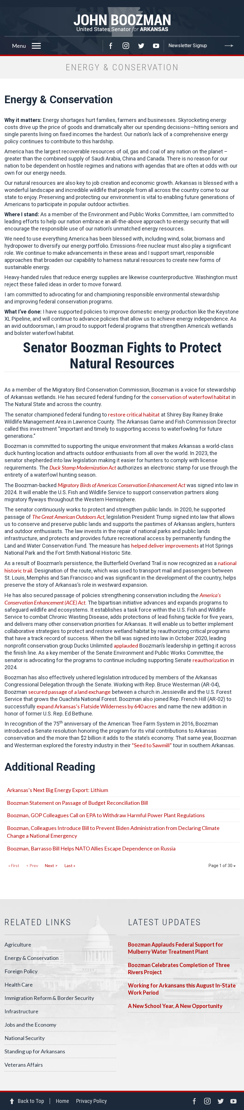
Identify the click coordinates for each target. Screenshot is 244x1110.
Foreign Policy (20, 971)
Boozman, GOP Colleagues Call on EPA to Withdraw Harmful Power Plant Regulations (106, 815)
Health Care (18, 984)
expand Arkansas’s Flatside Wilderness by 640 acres (97, 706)
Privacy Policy (91, 1101)
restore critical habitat (134, 414)
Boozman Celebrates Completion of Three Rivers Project (179, 968)
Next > (51, 865)
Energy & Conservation (31, 958)
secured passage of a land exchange (69, 691)
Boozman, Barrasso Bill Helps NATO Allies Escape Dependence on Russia (91, 848)
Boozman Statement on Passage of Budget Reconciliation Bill (77, 802)
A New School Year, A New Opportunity (175, 1006)
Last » (70, 865)
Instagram (125, 46)
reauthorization (211, 660)
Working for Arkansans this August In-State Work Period (182, 989)
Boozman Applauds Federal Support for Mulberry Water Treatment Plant (175, 948)
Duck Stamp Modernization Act (82, 467)
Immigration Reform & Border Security (49, 998)
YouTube (156, 46)
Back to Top (31, 1101)
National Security (24, 1038)
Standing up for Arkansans (34, 1051)
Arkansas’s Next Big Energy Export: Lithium (57, 790)
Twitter (141, 46)
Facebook (110, 46)
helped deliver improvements (165, 545)
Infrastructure (21, 1011)
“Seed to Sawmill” (152, 745)
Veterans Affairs (23, 1064)
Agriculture (17, 944)
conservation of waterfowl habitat (190, 397)
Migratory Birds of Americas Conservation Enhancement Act (121, 485)
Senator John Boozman (122, 22)
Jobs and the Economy (30, 1024)
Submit (229, 46)
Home (62, 1101)
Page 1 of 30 (221, 865)
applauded (126, 645)
